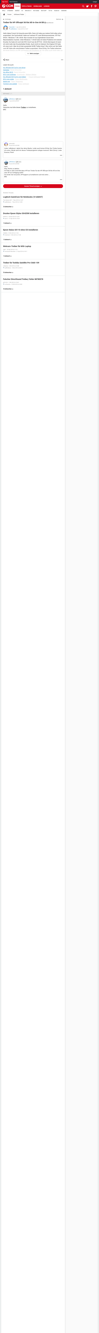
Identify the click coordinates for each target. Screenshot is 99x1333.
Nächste (58, 19)
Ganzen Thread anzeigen (32, 186)
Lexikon (46, 6)
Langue (95, 2)
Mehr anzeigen (34, 53)
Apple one (6, 81)
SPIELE (3, 10)
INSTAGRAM (36, 10)
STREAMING (10, 10)
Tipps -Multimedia (21, 79)
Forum (17, 6)
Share (7, 60)
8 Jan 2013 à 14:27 (23, 29)
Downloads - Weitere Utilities (26, 75)
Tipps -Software (23, 84)
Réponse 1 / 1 (7, 93)
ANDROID (17, 10)
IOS (22, 10)
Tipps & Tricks (27, 6)
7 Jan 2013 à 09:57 (14, 101)
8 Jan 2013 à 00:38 (14, 145)
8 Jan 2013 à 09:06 (14, 163)
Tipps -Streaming (17, 81)
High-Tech (5, 2)
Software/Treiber (19, 14)
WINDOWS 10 (28, 10)
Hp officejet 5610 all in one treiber (14, 77)
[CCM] (7, 6)
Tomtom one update (10, 84)
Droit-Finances (13, 2)
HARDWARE (64, 10)
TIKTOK (50, 10)
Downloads (38, 6)
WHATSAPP (43, 10)
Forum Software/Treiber (37, 77)
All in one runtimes (9, 75)
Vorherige (8, 19)
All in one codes (8, 79)
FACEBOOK (56, 10)
